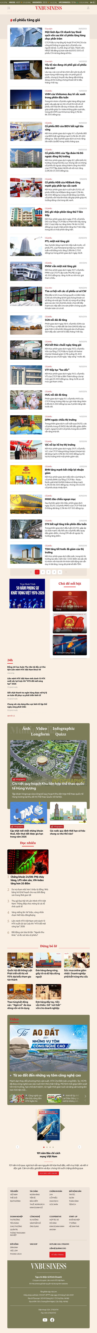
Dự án (71, 1198)
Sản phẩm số (35, 1223)
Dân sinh (14, 1247)
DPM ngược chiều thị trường (60, 419)
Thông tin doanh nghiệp (17, 1234)
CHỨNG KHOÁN (55, 1191)
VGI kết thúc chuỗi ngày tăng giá (63, 344)
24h (51, 1194)
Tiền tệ (32, 1198)
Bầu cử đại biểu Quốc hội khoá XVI (69, 629)
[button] (85, 1096)
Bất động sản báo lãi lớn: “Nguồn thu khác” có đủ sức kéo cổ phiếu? (28, 933)
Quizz (60, 734)
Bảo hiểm (34, 1201)
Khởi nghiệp (74, 1220)
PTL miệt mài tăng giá (57, 241)
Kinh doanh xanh (56, 1226)
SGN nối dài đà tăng (56, 319)
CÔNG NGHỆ (35, 1216)
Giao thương (16, 1226)
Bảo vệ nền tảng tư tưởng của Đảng (69, 607)
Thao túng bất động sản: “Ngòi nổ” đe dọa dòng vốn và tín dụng (19, 1005)
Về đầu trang (57, 1255)
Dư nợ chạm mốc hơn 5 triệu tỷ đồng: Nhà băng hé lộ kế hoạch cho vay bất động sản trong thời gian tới (30, 892)
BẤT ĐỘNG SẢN (75, 1191)
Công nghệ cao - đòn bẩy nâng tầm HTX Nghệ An (34, 1098)
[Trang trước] (31, 572)
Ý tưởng (72, 1223)
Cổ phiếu (48, 91)
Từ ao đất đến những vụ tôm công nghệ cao (46, 1075)
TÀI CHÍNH (34, 1191)
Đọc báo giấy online (48, 1173)
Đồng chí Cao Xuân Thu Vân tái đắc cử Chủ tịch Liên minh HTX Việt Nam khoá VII (26, 668)
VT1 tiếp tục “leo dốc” (57, 369)
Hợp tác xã (54, 1220)
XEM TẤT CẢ (11, 716)
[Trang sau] (66, 572)
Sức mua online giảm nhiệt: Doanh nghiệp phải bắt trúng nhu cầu (76, 973)
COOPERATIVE (55, 1216)
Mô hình (53, 1223)
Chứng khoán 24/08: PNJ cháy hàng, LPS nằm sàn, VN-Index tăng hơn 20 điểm (27, 880)
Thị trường (15, 1220)
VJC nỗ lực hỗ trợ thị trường (60, 444)
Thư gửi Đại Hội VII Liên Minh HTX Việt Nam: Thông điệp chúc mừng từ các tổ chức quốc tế (29, 903)
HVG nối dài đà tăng (56, 394)
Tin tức (72, 1194)
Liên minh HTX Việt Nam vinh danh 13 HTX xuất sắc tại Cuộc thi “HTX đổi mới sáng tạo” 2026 (26, 681)
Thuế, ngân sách (37, 1204)
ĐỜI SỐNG (14, 1244)
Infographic (64, 729)
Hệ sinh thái (74, 1226)
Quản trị (14, 1229)
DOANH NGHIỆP (16, 1216)
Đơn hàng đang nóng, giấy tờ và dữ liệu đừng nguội (48, 973)
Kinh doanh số (36, 1207)
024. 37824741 (63, 1244)
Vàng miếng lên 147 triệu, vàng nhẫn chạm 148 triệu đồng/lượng (28, 913)
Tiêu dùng (14, 1223)
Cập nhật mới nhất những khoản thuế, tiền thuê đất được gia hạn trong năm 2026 (26, 833)
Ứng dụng (34, 1226)
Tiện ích (72, 1204)
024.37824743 (50, 1313)
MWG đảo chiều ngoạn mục (60, 499)
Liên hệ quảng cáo (57, 1248)
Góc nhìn (48, 288)
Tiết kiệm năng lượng (65, 652)
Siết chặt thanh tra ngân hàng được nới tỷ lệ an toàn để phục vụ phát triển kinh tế (27, 693)
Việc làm (14, 1250)
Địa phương (15, 1201)
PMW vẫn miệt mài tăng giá (60, 266)
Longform (40, 734)
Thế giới (13, 1198)
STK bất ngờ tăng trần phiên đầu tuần (66, 524)
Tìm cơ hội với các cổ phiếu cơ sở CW (65, 291)
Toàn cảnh (74, 1201)
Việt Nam (14, 1194)
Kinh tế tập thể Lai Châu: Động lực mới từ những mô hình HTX (71, 1098)
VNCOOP (33, 1244)
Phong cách (16, 1254)
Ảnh (26, 729)
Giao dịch (48, 29)
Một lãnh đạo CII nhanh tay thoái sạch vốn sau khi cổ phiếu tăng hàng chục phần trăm (65, 35)
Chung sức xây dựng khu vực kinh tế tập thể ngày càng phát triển (27, 705)
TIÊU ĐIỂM (14, 1191)
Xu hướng (34, 1220)
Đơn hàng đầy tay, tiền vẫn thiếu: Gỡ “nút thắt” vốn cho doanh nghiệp (48, 1005)
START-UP (73, 1216)
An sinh (52, 1229)
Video (41, 729)
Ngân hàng (35, 1194)
